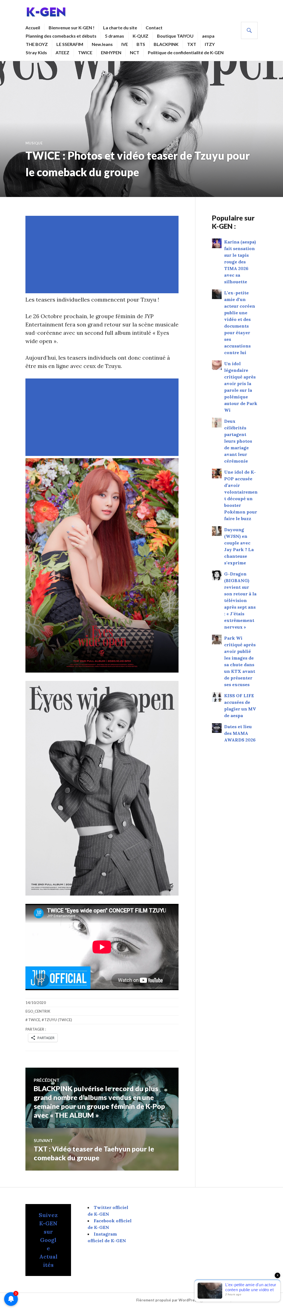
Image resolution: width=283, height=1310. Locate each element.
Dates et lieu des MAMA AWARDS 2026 (240, 733)
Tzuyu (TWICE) (58, 1020)
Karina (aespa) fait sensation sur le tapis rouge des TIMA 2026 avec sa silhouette (240, 261)
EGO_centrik (37, 1011)
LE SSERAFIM (69, 44)
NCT (134, 52)
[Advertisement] (103, 254)
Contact (154, 27)
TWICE (85, 52)
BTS (141, 44)
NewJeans (102, 44)
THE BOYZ (37, 44)
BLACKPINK (166, 44)
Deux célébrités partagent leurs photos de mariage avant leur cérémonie (238, 441)
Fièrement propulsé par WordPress (167, 1300)
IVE (124, 44)
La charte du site (120, 27)
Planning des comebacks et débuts (61, 35)
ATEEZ (62, 52)
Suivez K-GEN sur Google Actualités (48, 1240)
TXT (191, 44)
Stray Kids (36, 52)
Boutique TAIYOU (175, 35)
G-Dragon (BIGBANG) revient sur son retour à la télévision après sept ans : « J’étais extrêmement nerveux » (240, 600)
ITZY (210, 44)
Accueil (32, 27)
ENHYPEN (111, 52)
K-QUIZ (140, 35)
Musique (34, 143)
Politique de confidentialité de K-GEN (186, 52)
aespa (208, 35)
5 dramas (114, 35)
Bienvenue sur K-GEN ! (72, 27)
